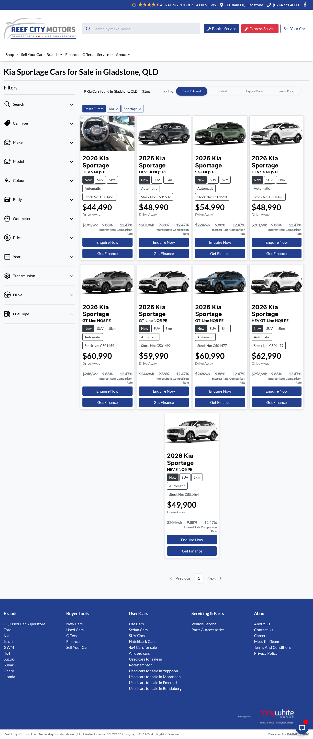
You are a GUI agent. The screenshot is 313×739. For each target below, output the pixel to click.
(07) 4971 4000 (286, 4)
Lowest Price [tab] (286, 91)
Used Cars (75, 629)
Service (103, 54)
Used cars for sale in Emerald (153, 682)
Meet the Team (266, 641)
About (121, 54)
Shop (10, 54)
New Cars (74, 623)
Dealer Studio (298, 734)
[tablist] (239, 91)
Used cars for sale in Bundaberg (155, 688)
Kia (6, 635)
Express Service (262, 28)
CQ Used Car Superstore (24, 623)
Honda (9, 676)
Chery (9, 670)
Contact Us (263, 629)
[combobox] (141, 28)
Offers (87, 54)
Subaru (10, 664)
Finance (71, 54)
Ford (7, 629)
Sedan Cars (138, 629)
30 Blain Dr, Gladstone (244, 4)
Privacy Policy (266, 653)
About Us (262, 623)
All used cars (139, 653)
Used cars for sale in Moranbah (155, 676)
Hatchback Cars (142, 641)
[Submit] (87, 28)
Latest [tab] (223, 91)
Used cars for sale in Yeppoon (153, 670)
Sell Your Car (294, 28)
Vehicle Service (203, 623)
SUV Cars (137, 635)
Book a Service (224, 28)
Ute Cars (136, 623)
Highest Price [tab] (254, 91)
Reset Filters (94, 109)
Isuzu (8, 641)
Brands (52, 54)
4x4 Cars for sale (143, 647)
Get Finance (107, 253)
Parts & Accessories (207, 629)
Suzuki (9, 659)
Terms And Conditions (272, 647)
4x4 (7, 653)
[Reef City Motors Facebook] (306, 4)
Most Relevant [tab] (192, 91)
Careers (260, 635)
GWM (9, 647)
